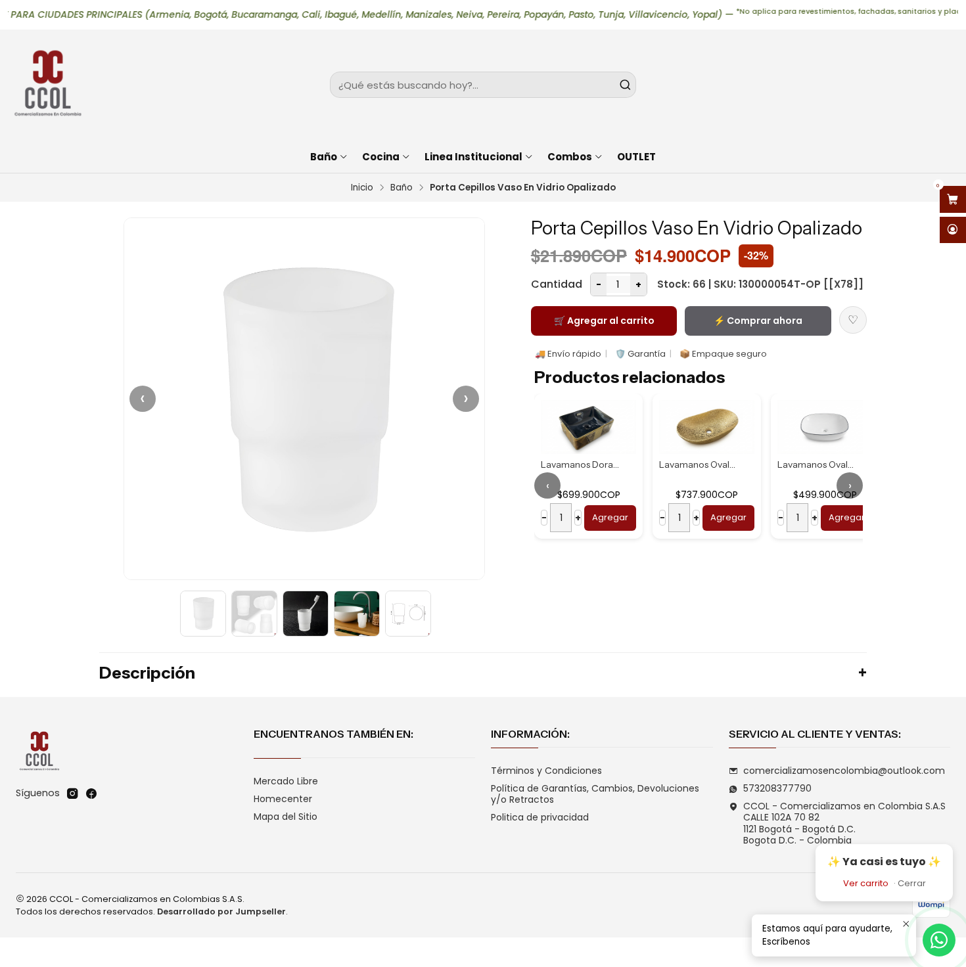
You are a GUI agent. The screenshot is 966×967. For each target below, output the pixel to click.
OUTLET (636, 157)
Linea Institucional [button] (473, 157)
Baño (401, 187)
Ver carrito (865, 883)
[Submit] (625, 85)
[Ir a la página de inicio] (47, 84)
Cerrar (912, 883)
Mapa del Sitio (285, 816)
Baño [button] (323, 157)
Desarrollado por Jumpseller (221, 911)
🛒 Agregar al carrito (604, 320)
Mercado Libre (286, 781)
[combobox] (483, 85)
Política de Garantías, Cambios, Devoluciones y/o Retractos (595, 794)
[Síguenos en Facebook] (91, 793)
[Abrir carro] (953, 199)
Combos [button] (569, 157)
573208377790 (777, 788)
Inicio (362, 187)
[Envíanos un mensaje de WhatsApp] (939, 940)
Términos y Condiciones (546, 770)
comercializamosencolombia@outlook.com (844, 770)
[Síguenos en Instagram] (72, 793)
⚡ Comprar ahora (758, 320)
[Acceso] (953, 230)
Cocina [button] (381, 157)
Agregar (610, 517)
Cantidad (556, 284)
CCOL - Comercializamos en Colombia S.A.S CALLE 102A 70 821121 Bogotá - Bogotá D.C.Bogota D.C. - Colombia (844, 823)
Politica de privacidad (540, 817)
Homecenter (283, 798)
